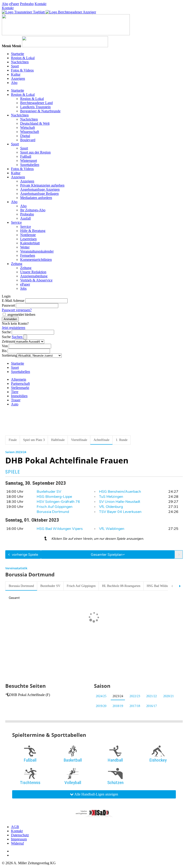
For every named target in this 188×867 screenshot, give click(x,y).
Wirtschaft (27, 127)
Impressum (19, 839)
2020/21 (168, 696)
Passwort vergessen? (17, 310)
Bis (4, 351)
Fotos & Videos (22, 70)
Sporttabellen (29, 165)
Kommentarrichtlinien (36, 259)
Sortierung (9, 355)
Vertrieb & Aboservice (36, 280)
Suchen (17, 337)
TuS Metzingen (111, 496)
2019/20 (101, 706)
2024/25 (101, 696)
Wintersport (28, 160)
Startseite (17, 54)
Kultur (15, 74)
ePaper (14, 4)
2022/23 (135, 696)
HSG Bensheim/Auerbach (120, 491)
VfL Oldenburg (111, 506)
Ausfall (25, 218)
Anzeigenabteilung (33, 276)
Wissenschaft (29, 132)
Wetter (25, 247)
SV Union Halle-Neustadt (119, 501)
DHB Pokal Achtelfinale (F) (29, 695)
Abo (5, 4)
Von (5, 346)
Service (16, 222)
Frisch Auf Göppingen (54, 506)
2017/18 (135, 706)
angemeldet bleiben (21, 315)
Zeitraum (8, 341)
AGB (15, 827)
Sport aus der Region (35, 152)
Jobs (23, 288)
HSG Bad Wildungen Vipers (60, 528)
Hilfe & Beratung (32, 231)
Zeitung (16, 264)
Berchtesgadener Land (36, 103)
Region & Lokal (23, 58)
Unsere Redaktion (33, 272)
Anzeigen (18, 78)
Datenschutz (20, 835)
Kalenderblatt (30, 243)
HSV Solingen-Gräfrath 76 (58, 501)
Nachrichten (20, 62)
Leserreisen (28, 239)
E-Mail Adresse (13, 301)
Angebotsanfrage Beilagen (39, 193)
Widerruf (17, 843)
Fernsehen (27, 255)
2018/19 (118, 706)
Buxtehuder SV (49, 491)
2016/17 (151, 706)
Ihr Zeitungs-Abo (32, 210)
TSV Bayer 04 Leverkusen (120, 511)
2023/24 (118, 696)
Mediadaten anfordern (36, 198)
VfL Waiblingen (111, 528)
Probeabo (27, 4)
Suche (6, 332)
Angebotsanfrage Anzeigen (40, 189)
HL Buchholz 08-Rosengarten (121, 586)
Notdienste (28, 235)
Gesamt (14, 598)
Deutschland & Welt (35, 123)
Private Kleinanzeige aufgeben (42, 185)
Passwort (8, 305)
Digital (25, 136)
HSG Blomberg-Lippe (54, 496)
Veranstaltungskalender (37, 251)
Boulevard (27, 140)
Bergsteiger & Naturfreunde (40, 111)
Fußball (25, 156)
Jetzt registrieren (13, 328)
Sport (15, 66)
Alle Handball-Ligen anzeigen (96, 794)
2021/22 (151, 696)
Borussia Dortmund (53, 511)
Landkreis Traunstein (35, 107)
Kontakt (40, 4)
